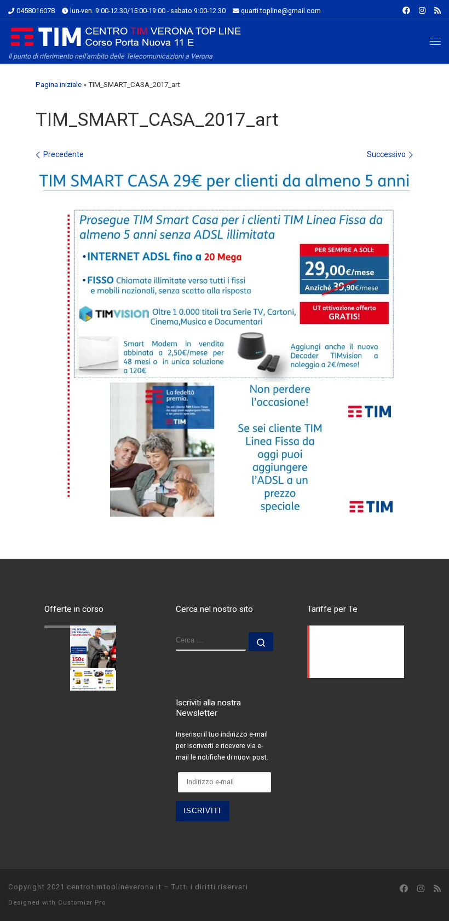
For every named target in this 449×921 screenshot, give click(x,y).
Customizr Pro (82, 902)
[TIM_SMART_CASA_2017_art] (224, 343)
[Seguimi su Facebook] (406, 11)
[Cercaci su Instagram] (422, 11)
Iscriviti (202, 811)
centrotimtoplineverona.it (114, 887)
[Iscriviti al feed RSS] (437, 11)
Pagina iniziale (59, 84)
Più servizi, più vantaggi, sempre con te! (82, 627)
